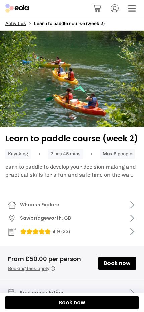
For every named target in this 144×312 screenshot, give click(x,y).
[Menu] (132, 8)
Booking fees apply (28, 268)
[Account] (114, 8)
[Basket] (97, 8)
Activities (15, 23)
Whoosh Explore (39, 204)
